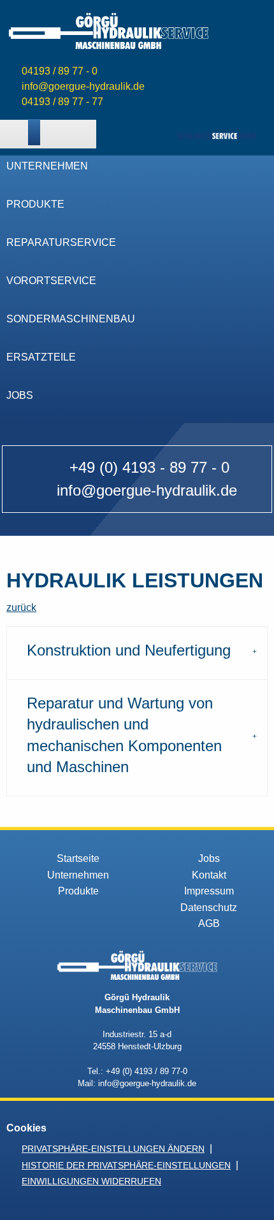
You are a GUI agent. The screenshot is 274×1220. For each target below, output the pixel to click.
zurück (21, 607)
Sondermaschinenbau (70, 318)
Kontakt (209, 875)
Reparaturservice (61, 242)
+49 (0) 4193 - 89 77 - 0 (149, 467)
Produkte (35, 204)
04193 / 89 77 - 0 (59, 71)
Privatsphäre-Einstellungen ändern (113, 1149)
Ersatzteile (41, 357)
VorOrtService (51, 280)
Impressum (209, 891)
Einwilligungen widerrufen (91, 1181)
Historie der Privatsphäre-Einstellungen (126, 1165)
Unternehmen (47, 166)
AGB (209, 923)
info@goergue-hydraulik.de (83, 86)
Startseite (78, 858)
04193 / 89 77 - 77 (62, 101)
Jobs (19, 395)
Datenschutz (208, 907)
